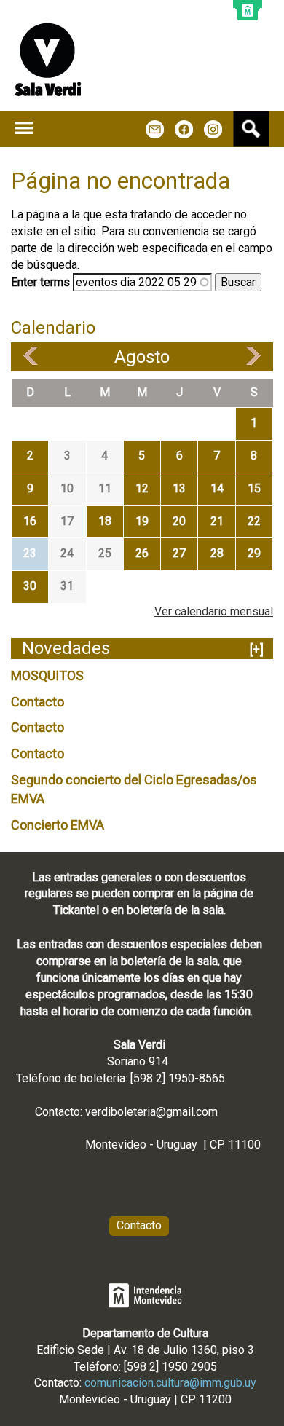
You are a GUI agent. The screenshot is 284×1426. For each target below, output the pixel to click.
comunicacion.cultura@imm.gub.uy (170, 1383)
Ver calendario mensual (213, 611)
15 (254, 488)
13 (179, 488)
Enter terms (42, 282)
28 (217, 553)
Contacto (37, 701)
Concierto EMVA (57, 824)
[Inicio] (48, 59)
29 (254, 553)
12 (142, 488)
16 (29, 521)
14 (217, 488)
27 (179, 553)
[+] (257, 649)
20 (179, 521)
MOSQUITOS (47, 675)
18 (104, 521)
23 (29, 553)
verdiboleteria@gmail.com (151, 1112)
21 (217, 521)
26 (142, 553)
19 (142, 521)
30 (29, 586)
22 (254, 521)
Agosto (142, 357)
